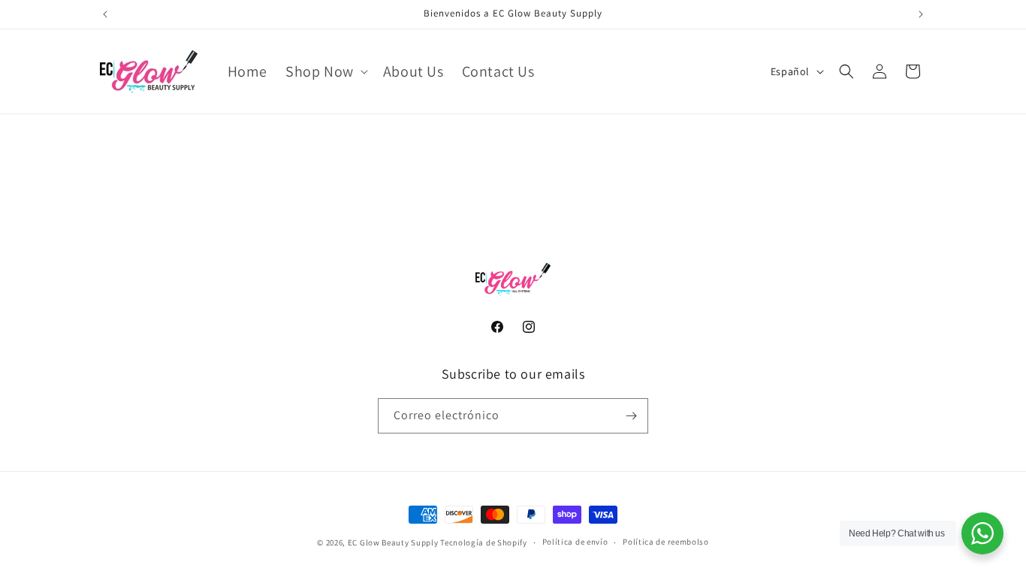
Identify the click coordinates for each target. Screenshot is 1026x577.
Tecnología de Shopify (483, 542)
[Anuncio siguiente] (920, 14)
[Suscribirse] (630, 416)
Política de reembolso (666, 541)
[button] (325, 71)
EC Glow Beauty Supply (393, 542)
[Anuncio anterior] (105, 14)
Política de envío (575, 541)
